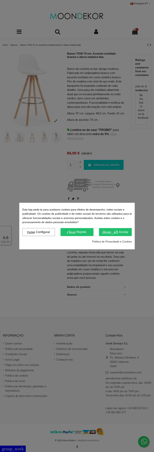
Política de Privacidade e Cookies (112, 241)
